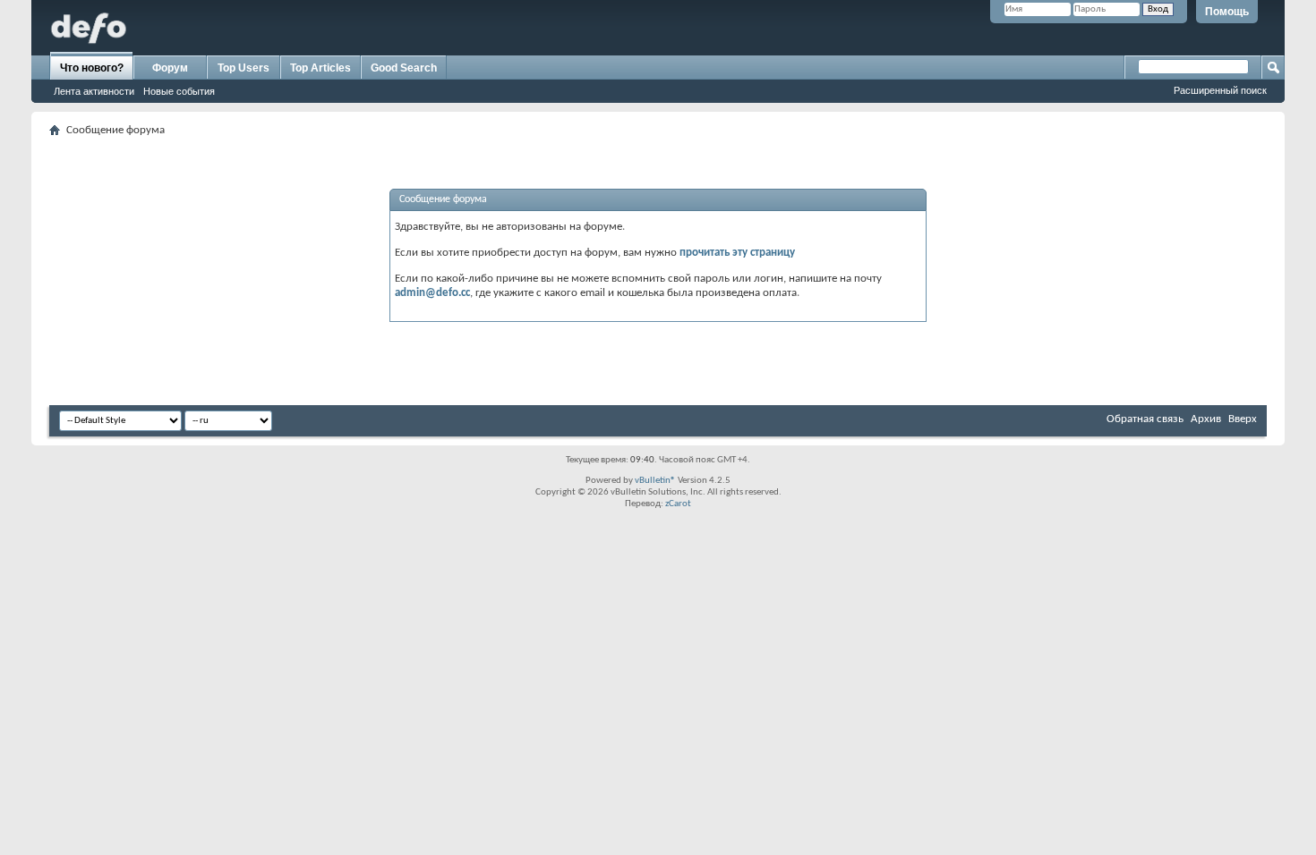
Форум (170, 68)
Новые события (179, 91)
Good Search (404, 68)
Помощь (1227, 11)
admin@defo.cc (432, 293)
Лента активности (94, 91)
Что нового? (92, 68)
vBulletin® (655, 481)
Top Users (243, 68)
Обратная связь (1145, 419)
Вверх (1242, 419)
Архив (1206, 419)
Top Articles (320, 68)
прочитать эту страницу (737, 252)
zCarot (678, 504)
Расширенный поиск (1220, 90)
